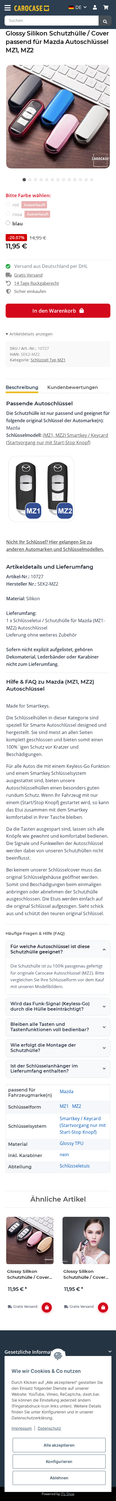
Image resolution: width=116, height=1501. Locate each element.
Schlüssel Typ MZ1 (48, 360)
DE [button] (78, 7)
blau (17, 223)
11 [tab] (80, 179)
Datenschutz (49, 1428)
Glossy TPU (72, 1143)
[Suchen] (105, 20)
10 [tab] (75, 179)
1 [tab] (24, 179)
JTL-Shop (67, 1493)
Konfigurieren (59, 1461)
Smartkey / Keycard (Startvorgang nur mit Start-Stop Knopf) (83, 1125)
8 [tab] (63, 179)
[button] (95, 7)
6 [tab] (52, 179)
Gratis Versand (28, 275)
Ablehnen (59, 1477)
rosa (30, 214)
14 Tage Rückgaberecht (36, 283)
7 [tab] (58, 179)
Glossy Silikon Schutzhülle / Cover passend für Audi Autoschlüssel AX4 (84, 1274)
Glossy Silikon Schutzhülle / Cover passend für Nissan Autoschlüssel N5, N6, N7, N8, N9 (28, 1274)
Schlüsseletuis (75, 1166)
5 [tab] (46, 179)
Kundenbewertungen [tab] (72, 387)
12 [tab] (86, 179)
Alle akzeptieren (59, 1445)
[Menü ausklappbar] (8, 8)
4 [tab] (41, 179)
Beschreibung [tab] (22, 387)
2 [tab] (30, 179)
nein (64, 1154)
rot (28, 204)
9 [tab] (69, 179)
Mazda (66, 1091)
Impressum (22, 1428)
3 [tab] (35, 179)
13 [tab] (91, 179)
